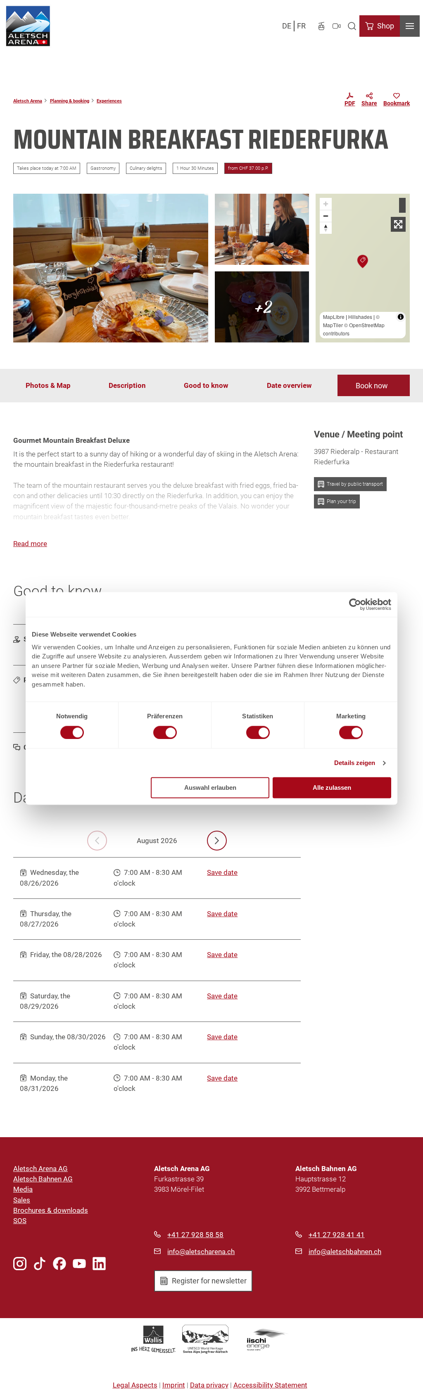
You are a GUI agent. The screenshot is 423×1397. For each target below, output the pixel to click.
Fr (301, 25)
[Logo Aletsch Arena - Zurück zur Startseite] (27, 26)
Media (23, 1189)
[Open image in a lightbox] (110, 268)
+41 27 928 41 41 (337, 1235)
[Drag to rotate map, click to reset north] (326, 228)
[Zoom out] (326, 216)
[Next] (217, 841)
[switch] (165, 732)
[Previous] (97, 841)
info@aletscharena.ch (201, 1251)
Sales (21, 1200)
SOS (19, 1220)
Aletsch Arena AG (40, 1168)
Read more (30, 543)
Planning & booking (69, 101)
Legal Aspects (135, 1385)
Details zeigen (354, 762)
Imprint (173, 1385)
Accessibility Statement (270, 1385)
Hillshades (360, 316)
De (286, 25)
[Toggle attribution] (401, 317)
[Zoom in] (326, 204)
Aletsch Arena (27, 101)
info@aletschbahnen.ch (345, 1251)
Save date (222, 872)
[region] (363, 268)
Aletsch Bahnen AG (43, 1179)
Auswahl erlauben (210, 787)
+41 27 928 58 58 (195, 1235)
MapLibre (334, 316)
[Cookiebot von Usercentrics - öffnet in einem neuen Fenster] (355, 604)
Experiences (109, 101)
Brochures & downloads (50, 1210)
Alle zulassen (332, 787)
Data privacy (209, 1385)
